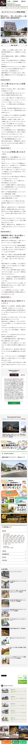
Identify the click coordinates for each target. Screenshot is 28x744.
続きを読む (14, 403)
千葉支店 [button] (4, 551)
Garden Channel (8, 453)
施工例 (6, 7)
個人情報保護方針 (13, 740)
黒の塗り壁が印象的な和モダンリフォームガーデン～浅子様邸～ (18, 600)
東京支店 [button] (4, 530)
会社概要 (5, 740)
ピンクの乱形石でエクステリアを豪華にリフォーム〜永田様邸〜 (18, 657)
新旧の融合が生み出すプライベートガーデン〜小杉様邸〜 (18, 610)
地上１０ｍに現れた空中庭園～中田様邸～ (18, 648)
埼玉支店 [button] (4, 557)
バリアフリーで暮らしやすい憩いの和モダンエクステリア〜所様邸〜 (18, 591)
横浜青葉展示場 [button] (5, 554)
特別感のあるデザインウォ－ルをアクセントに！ (18, 720)
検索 (9, 1)
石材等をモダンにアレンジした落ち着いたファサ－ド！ (18, 713)
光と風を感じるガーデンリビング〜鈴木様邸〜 (18, 581)
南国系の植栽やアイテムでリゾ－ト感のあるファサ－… (13, 457)
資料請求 (16, 1)
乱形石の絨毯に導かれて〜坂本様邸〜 (18, 628)
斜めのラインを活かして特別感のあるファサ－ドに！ (18, 699)
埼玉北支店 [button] (4, 560)
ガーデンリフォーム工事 (14, 7)
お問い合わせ (22, 740)
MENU (24, 1)
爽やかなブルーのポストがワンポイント (18, 638)
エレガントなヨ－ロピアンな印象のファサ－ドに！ (18, 706)
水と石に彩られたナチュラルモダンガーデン (18, 619)
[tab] (14, 531)
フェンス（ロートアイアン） (16, 571)
